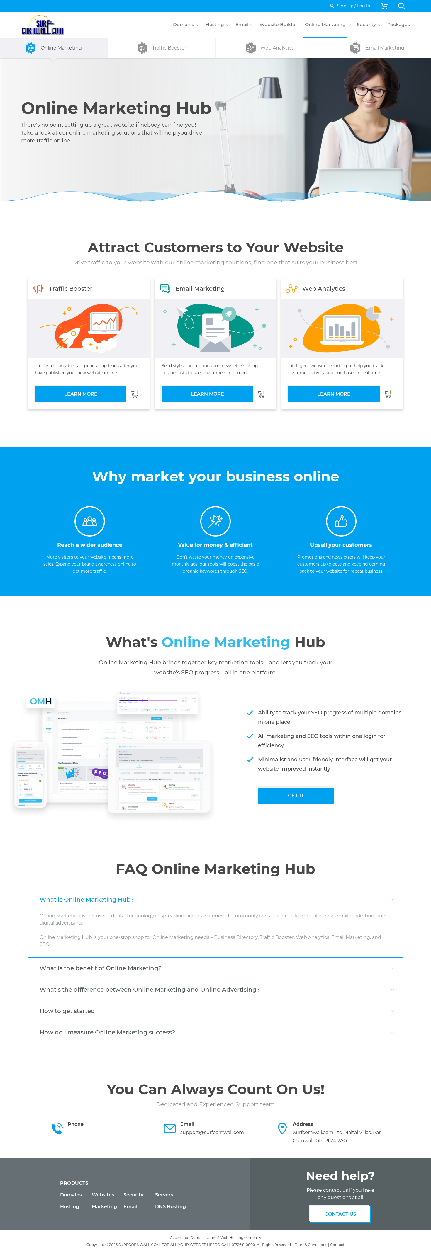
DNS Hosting (170, 1206)
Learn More (80, 394)
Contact (337, 1244)
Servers (164, 1195)
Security (133, 1195)
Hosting (69, 1206)
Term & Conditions (311, 1244)
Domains (71, 1195)
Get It (296, 796)
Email (130, 1206)
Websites (103, 1195)
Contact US (340, 1214)
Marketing (104, 1206)
